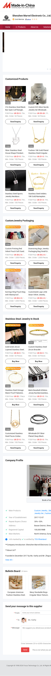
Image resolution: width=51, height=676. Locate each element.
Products (22, 27)
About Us (34, 27)
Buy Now (15, 361)
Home (7, 27)
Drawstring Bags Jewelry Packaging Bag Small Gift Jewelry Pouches (38, 251)
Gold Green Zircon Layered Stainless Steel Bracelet (14, 350)
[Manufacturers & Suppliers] (19, 5)
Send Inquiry (15, 122)
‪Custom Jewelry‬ (40, 510)
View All (8, 560)
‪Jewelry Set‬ (39, 513)
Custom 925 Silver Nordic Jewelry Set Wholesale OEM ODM (38, 110)
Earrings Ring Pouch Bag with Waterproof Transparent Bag (15, 295)
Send (25, 649)
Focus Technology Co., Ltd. (33, 665)
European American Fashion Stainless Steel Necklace (15, 595)
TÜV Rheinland (40, 539)
